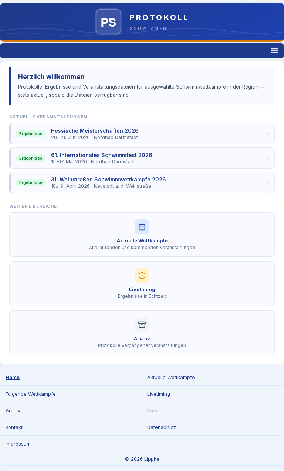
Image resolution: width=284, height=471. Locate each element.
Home (13, 377)
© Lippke (142, 459)
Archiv (13, 410)
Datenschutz (161, 427)
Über (152, 410)
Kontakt (14, 427)
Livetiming (158, 394)
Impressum (18, 444)
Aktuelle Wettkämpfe (171, 377)
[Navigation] (142, 50)
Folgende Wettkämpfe (31, 394)
